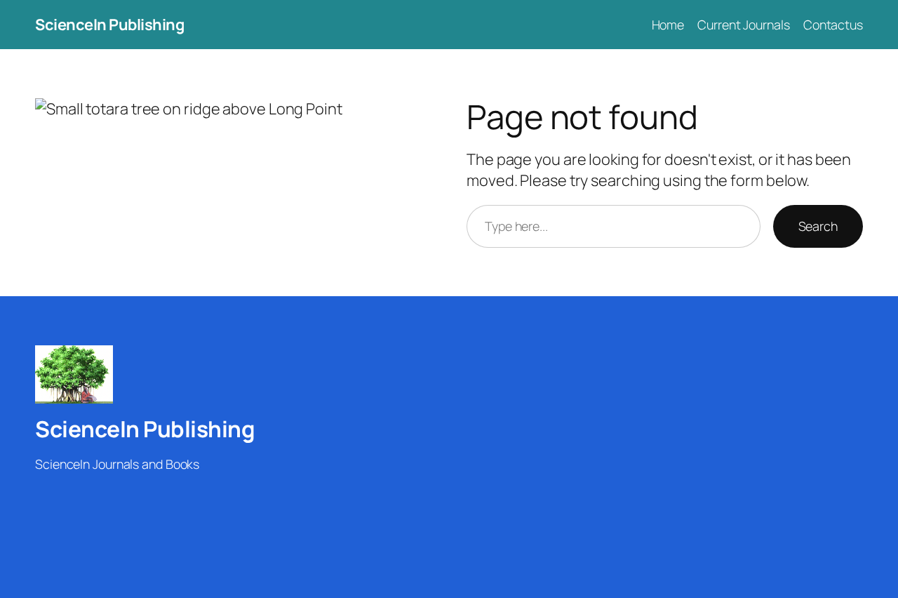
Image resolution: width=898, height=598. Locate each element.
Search (818, 226)
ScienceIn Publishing (109, 24)
